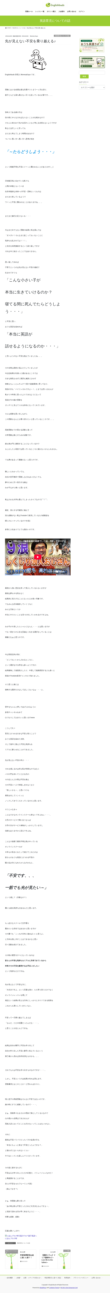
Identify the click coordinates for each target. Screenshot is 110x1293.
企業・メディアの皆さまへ (32, 1278)
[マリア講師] (64, 1258)
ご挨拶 (18, 1278)
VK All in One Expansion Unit (69, 1287)
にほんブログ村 (11, 1238)
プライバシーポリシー (80, 1278)
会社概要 (10, 1278)
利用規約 (67, 1278)
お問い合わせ (96, 1278)
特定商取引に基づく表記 (53, 1278)
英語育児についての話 (62, 36)
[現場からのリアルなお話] (11, 1258)
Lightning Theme (54, 1287)
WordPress (43, 1287)
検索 (84, 76)
